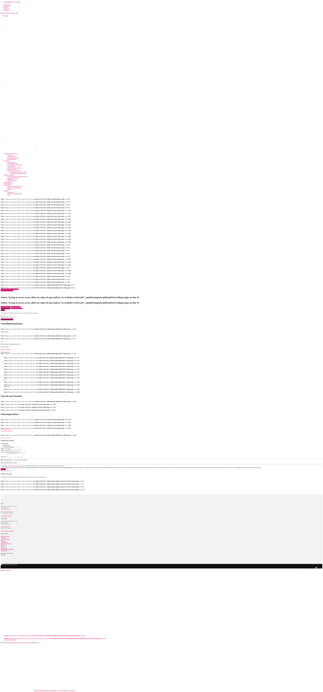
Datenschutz (7, 4)
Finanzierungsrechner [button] (6, 470)
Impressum (7, 6)
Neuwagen (10, 155)
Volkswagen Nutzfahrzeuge (14, 193)
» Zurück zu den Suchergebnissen (10, 289)
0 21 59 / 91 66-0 (7, 511)
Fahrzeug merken (5, 308)
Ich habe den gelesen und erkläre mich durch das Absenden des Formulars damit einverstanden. (33, 466)
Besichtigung (6, 445)
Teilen (2, 310)
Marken (6, 190)
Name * (3, 448)
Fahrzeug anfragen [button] (6, 306)
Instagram (6, 10)
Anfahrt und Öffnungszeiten (14, 186)
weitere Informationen (8, 447)
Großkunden (7, 182)
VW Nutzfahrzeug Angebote (14, 165)
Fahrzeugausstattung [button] (6, 429)
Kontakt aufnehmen (6, 570)
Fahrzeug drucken (15, 306)
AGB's (5, 7)
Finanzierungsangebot (16, 308)
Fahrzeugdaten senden (6, 319)
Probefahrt (5, 443)
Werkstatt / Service (9, 175)
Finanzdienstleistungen (13, 177)
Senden (3, 469)
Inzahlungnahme (11, 159)
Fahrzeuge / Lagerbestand (11, 153)
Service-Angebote (12, 169)
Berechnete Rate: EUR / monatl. (9, 462)
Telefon (5, 452)
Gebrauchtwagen (11, 156)
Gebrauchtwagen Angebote (14, 167)
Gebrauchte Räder (12, 180)
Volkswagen (10, 192)
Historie (9, 189)
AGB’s (2, 546)
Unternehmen (7, 185)
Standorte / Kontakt (6, 543)
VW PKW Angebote (12, 163)
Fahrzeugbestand (5, 536)
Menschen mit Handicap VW (18, 173)
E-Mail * (3, 450)
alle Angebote (11, 162)
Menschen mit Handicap (13, 170)
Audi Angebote (11, 166)
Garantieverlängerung (13, 157)
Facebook (7, 9)
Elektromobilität (8, 183)
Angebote (6, 160)
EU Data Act (4, 550)
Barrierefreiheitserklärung (7, 549)
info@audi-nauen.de (6, 516)
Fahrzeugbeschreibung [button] (7, 431)
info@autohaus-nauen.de (7, 531)
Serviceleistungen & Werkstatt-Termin (17, 176)
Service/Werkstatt (5, 539)
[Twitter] (3, 554)
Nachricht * (4, 456)
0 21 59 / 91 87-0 (5, 526)
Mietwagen (10, 179)
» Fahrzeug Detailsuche (7, 290)
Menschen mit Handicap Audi (18, 172)
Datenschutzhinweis (15, 466)
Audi (8, 195)
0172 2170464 (12, 2)
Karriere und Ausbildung (13, 188)
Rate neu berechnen (6, 349)
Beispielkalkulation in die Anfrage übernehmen (15, 460)
